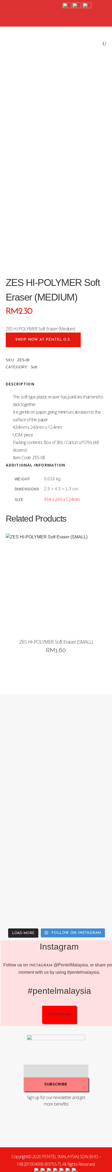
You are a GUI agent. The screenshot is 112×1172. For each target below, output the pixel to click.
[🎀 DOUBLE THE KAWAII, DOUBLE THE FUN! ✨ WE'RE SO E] (28, 782)
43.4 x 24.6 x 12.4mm (62, 499)
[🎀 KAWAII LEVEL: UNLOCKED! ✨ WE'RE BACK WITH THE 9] (28, 839)
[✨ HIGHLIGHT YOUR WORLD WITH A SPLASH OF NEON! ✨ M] (28, 896)
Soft (34, 367)
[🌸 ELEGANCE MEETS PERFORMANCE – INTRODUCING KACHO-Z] (28, 725)
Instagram (40, 965)
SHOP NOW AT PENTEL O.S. (43, 339)
